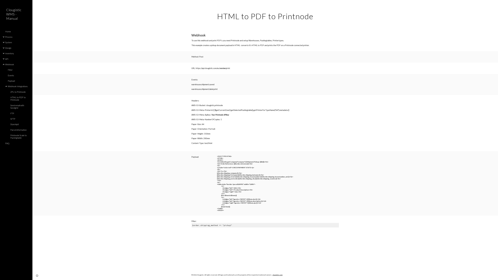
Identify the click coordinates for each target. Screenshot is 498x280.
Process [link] (8, 37)
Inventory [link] (9, 53)
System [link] (8, 42)
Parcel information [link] (18, 130)
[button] (495, 4)
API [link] (6, 59)
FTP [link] (12, 113)
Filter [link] (10, 70)
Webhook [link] (9, 64)
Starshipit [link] (14, 124)
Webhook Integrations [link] (18, 86)
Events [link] (11, 75)
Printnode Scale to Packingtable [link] (18, 136)
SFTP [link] (12, 119)
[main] (265, 16)
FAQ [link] (7, 143)
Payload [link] (11, 81)
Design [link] (8, 48)
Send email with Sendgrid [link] (17, 106)
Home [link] (8, 31)
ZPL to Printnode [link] (18, 92)
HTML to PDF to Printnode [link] (18, 98)
